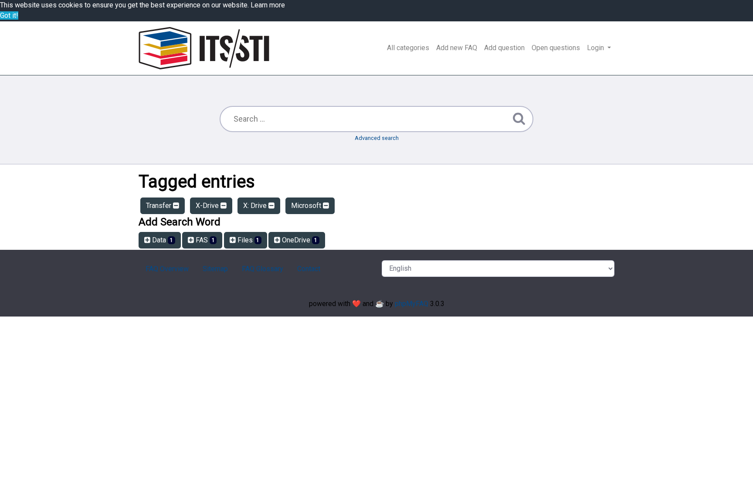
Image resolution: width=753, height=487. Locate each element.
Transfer (159, 205)
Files (248, 240)
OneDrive (298, 240)
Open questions (556, 48)
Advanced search (377, 138)
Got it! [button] (9, 15)
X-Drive (208, 205)
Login (596, 48)
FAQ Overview (167, 269)
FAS (204, 240)
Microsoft (307, 205)
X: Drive (255, 205)
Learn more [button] (268, 5)
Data (161, 240)
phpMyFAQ (411, 304)
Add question (504, 48)
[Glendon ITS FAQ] (204, 48)
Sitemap (215, 269)
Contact (308, 269)
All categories (408, 48)
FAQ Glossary (262, 269)
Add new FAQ (456, 48)
